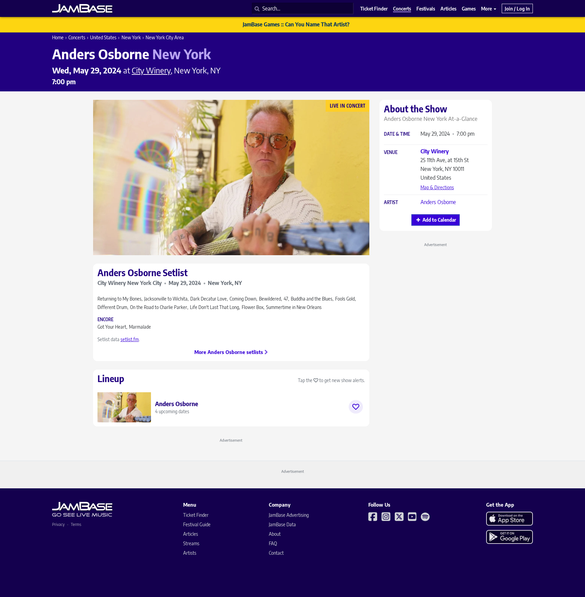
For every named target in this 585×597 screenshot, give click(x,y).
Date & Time (397, 134)
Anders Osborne (438, 202)
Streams (191, 543)
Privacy (58, 524)
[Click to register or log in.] (356, 407)
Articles (190, 534)
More (487, 8)
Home (58, 37)
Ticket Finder (196, 515)
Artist (391, 202)
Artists (189, 553)
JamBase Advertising (289, 515)
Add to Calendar (439, 220)
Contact (276, 553)
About (275, 534)
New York (131, 37)
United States (103, 37)
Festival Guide (197, 524)
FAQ (273, 543)
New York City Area (165, 37)
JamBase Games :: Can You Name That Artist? (296, 24)
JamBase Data (282, 524)
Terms (76, 524)
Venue (390, 152)
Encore (105, 319)
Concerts (76, 37)
